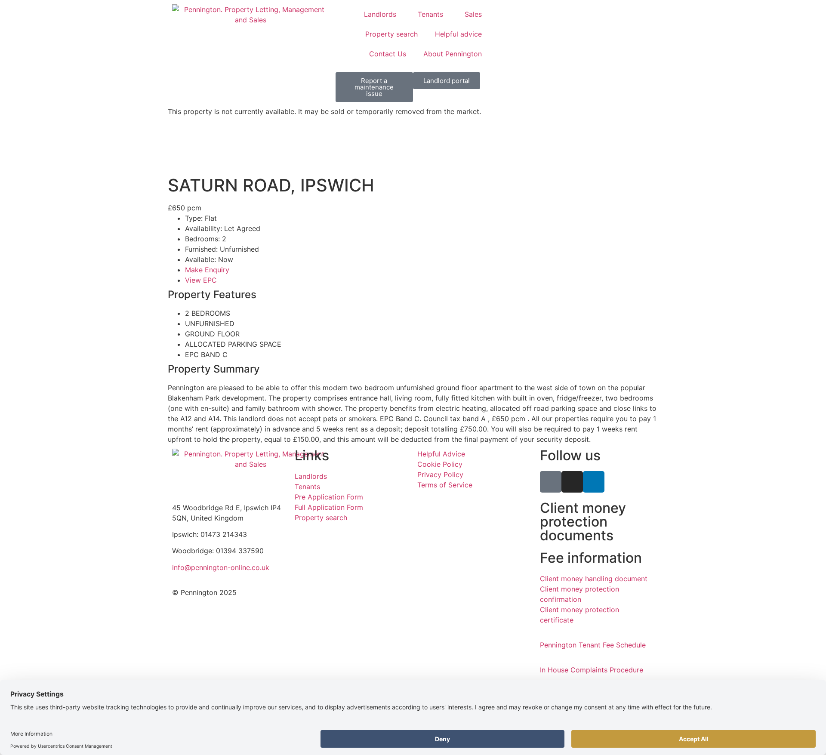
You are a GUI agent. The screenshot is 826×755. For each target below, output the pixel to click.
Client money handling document (593, 578)
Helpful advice (458, 34)
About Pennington (452, 53)
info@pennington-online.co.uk (220, 567)
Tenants (430, 14)
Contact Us (387, 53)
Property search (391, 34)
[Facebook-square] (550, 482)
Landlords (380, 14)
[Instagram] (572, 482)
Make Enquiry (207, 269)
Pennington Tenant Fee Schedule (593, 645)
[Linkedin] (593, 482)
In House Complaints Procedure (591, 670)
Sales (473, 14)
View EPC (201, 280)
